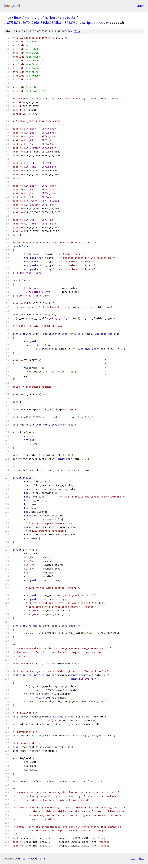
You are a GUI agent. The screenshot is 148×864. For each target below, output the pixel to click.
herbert (51, 17)
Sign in (140, 5)
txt (133, 858)
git (39, 17)
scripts (87, 22)
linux (7, 17)
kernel (29, 17)
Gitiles (21, 858)
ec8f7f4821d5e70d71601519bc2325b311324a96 (39, 22)
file (77, 31)
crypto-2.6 (68, 17)
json (141, 858)
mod (99, 22)
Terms (41, 858)
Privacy (31, 858)
